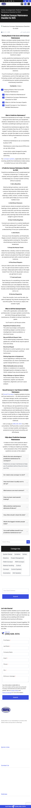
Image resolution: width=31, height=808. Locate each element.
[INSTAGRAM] (4, 1)
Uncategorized (10, 10)
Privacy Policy (14, 690)
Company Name (7, 652)
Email (6, 658)
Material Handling (8, 565)
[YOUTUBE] (11, 1)
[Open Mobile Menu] (29, 4)
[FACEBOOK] (2, 1)
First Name (7, 640)
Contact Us (4, 762)
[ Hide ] (19, 86)
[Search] (25, 4)
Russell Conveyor (8, 394)
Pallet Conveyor (8, 562)
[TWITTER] (7, 1)
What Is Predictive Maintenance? (15, 94)
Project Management (17, 558)
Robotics (6, 558)
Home (3, 10)
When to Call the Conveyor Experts (16, 102)
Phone (6, 664)
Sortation (17, 554)
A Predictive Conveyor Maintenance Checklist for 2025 (16, 98)
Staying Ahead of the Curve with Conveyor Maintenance (14, 91)
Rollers (25, 554)
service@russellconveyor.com (12, 791)
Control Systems (16, 569)
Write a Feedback (17, 743)
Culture (18, 565)
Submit (15, 596)
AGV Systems (17, 573)
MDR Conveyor (19, 562)
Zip (5, 670)
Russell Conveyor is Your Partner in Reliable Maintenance (15, 106)
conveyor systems (9, 159)
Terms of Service (6, 692)
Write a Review (6, 743)
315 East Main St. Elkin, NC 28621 (13, 798)
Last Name (6, 646)
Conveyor (6, 569)
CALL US (7, 632)
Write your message (9, 676)
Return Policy (5, 757)
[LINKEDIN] (9, 1)
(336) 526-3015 (8, 787)
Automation (6, 573)
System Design (7, 554)
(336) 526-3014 (17, 424)
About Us (4, 759)
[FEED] (13, 1)
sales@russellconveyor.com (12, 773)
